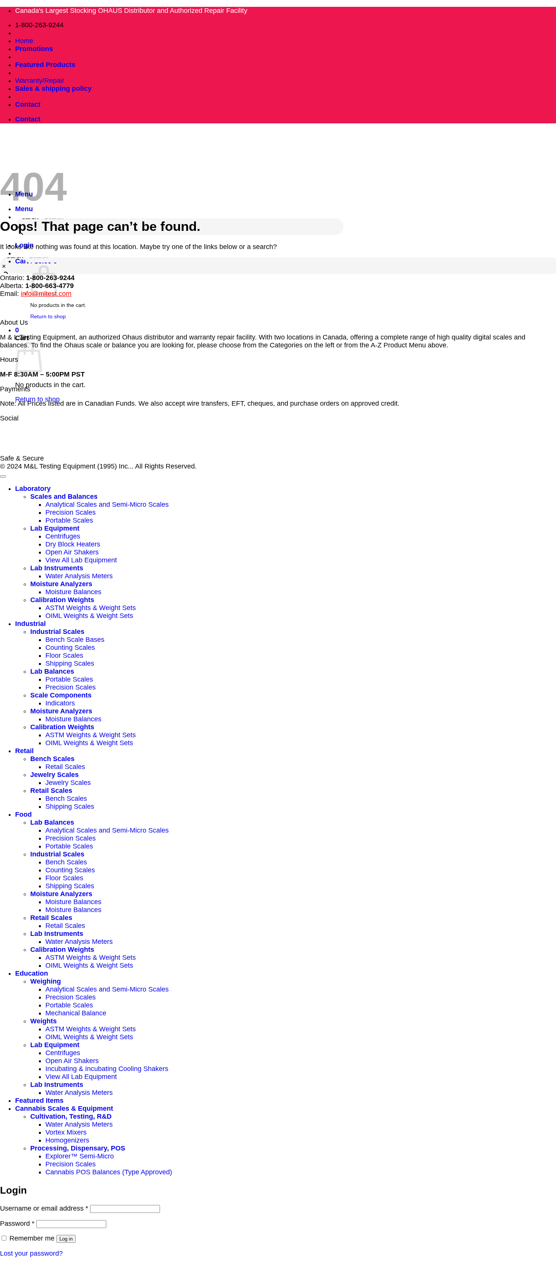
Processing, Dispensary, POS (77, 1148)
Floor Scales (64, 655)
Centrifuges (62, 536)
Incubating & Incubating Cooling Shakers (106, 1069)
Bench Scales (52, 759)
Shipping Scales (69, 663)
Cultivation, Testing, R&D (71, 1116)
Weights (43, 1021)
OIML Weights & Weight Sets (89, 616)
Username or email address (44, 1208)
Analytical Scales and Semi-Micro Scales (107, 504)
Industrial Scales (57, 631)
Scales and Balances (64, 496)
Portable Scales (69, 520)
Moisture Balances (73, 592)
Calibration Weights (62, 600)
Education (31, 973)
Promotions (34, 49)
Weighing (45, 981)
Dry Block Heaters (72, 544)
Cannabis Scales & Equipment (64, 1108)
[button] (17, 330)
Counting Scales (70, 647)
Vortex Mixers (66, 1132)
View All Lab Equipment (81, 560)
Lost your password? (31, 1253)
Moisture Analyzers (61, 584)
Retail (24, 751)
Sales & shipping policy (53, 88)
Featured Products (45, 64)
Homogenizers (67, 1140)
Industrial (30, 623)
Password (17, 1223)
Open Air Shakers (72, 552)
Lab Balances (52, 671)
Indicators (60, 703)
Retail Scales (65, 767)
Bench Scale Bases (74, 639)
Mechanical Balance (75, 1013)
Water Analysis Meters (79, 576)
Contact (27, 104)
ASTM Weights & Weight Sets (90, 608)
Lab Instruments (56, 568)
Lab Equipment (54, 528)
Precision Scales (70, 512)
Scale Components (61, 695)
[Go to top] (3, 476)
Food (23, 814)
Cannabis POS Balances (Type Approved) (108, 1172)
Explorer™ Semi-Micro (79, 1156)
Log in (66, 1239)
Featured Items (39, 1100)
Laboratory (33, 488)
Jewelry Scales (54, 774)
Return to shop (37, 399)
